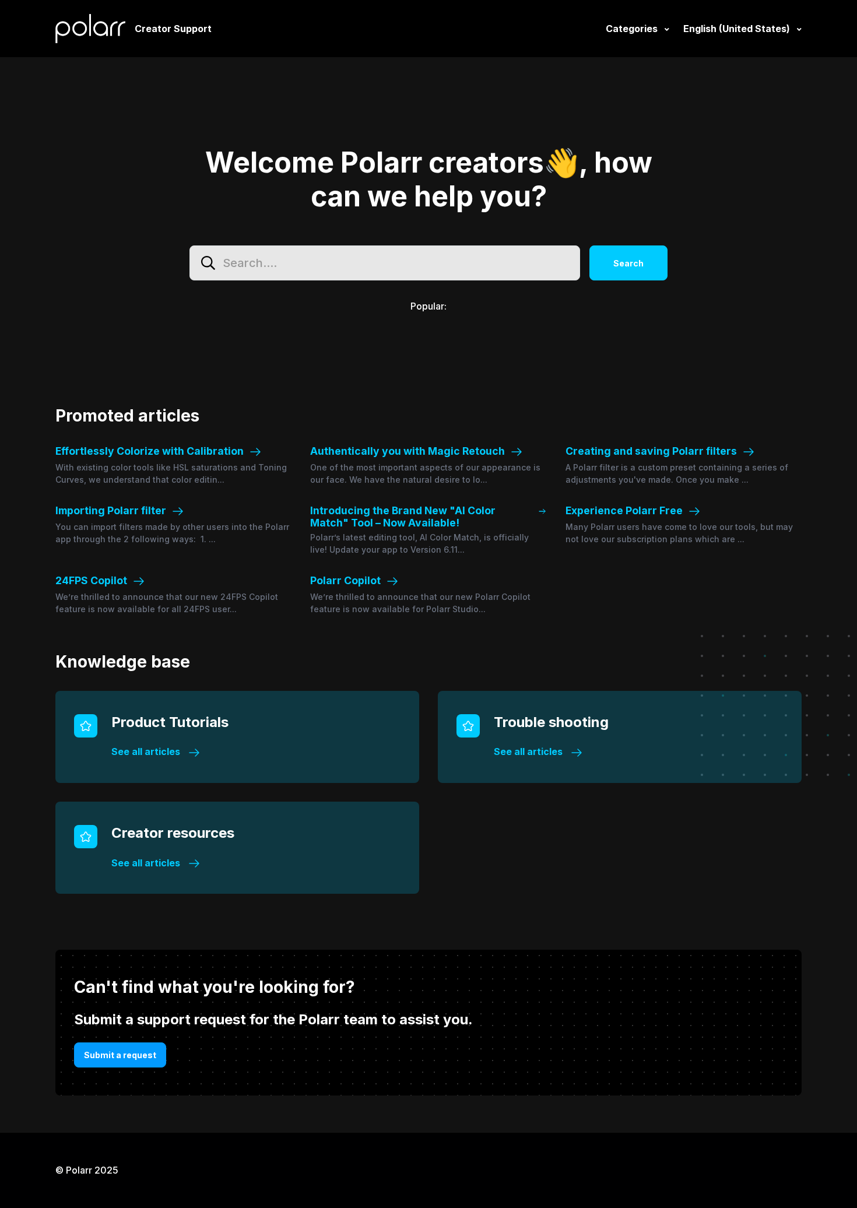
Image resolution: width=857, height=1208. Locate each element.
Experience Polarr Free (624, 510)
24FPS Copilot (91, 580)
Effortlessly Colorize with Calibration (149, 451)
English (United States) (737, 28)
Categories (633, 28)
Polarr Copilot (345, 580)
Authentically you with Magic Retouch (407, 451)
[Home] (90, 28)
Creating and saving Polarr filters (651, 451)
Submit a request (120, 1055)
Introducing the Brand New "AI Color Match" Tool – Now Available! (403, 516)
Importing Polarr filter (110, 510)
